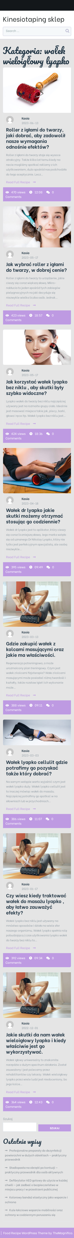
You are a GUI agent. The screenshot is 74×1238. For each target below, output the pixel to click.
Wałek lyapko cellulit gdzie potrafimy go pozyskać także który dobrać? (37, 767)
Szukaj (8, 1118)
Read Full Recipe (18, 182)
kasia (25, 118)
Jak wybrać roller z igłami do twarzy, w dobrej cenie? (36, 266)
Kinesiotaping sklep (34, 18)
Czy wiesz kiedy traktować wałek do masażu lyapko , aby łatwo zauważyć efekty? (36, 904)
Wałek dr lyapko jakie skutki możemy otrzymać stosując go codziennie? (34, 515)
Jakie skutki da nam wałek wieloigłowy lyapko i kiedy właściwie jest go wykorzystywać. (36, 1043)
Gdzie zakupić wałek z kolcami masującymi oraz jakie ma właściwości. (35, 649)
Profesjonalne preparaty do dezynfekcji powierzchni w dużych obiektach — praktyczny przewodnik (36, 1154)
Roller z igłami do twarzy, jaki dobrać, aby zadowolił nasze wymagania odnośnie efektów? (35, 138)
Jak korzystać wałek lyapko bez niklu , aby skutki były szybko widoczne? (37, 387)
